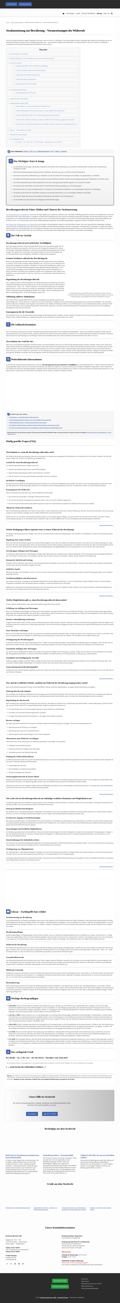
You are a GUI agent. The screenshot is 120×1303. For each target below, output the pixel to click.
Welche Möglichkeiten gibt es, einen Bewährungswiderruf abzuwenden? (38, 115)
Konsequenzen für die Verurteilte (26, 84)
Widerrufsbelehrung (87, 1286)
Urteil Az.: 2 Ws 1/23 (29, 151)
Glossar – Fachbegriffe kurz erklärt (20, 130)
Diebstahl (61, 172)
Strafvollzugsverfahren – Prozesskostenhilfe (58, 1155)
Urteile (78, 13)
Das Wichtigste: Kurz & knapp (19, 54)
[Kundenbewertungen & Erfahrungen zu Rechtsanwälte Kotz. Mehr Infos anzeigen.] (23, 1289)
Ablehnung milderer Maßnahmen (26, 79)
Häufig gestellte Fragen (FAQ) (19, 103)
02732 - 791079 (51, 1114)
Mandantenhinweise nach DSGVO (91, 1284)
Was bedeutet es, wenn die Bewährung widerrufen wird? (33, 106)
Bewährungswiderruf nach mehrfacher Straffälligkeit (32, 66)
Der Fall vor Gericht (16, 63)
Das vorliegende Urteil (16, 139)
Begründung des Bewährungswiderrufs (28, 75)
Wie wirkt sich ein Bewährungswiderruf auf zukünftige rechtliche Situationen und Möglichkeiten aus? (46, 124)
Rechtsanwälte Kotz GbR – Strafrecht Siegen (54, 1297)
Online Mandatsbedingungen (90, 1288)
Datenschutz (85, 1281)
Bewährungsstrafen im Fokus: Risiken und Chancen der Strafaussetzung (32, 58)
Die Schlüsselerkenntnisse (18, 90)
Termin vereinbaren (60, 1287)
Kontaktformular (60, 1281)
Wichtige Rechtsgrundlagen (18, 134)
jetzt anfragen (32, 1114)
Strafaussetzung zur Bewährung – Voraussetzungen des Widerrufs (45, 30)
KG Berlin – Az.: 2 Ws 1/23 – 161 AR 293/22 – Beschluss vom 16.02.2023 (38, 142)
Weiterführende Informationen (19, 99)
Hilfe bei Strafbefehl (88, 13)
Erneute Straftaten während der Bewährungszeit (31, 70)
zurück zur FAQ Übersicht (105, 525)
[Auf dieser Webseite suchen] (112, 13)
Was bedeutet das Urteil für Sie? (26, 93)
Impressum (84, 1279)
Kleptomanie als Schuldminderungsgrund (18, 1208)
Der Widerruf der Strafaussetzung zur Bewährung (22, 224)
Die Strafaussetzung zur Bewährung (18, 214)
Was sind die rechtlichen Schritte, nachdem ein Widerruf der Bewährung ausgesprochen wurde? (45, 120)
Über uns (107, 13)
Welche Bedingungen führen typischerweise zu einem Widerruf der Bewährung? (40, 111)
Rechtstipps (70, 13)
